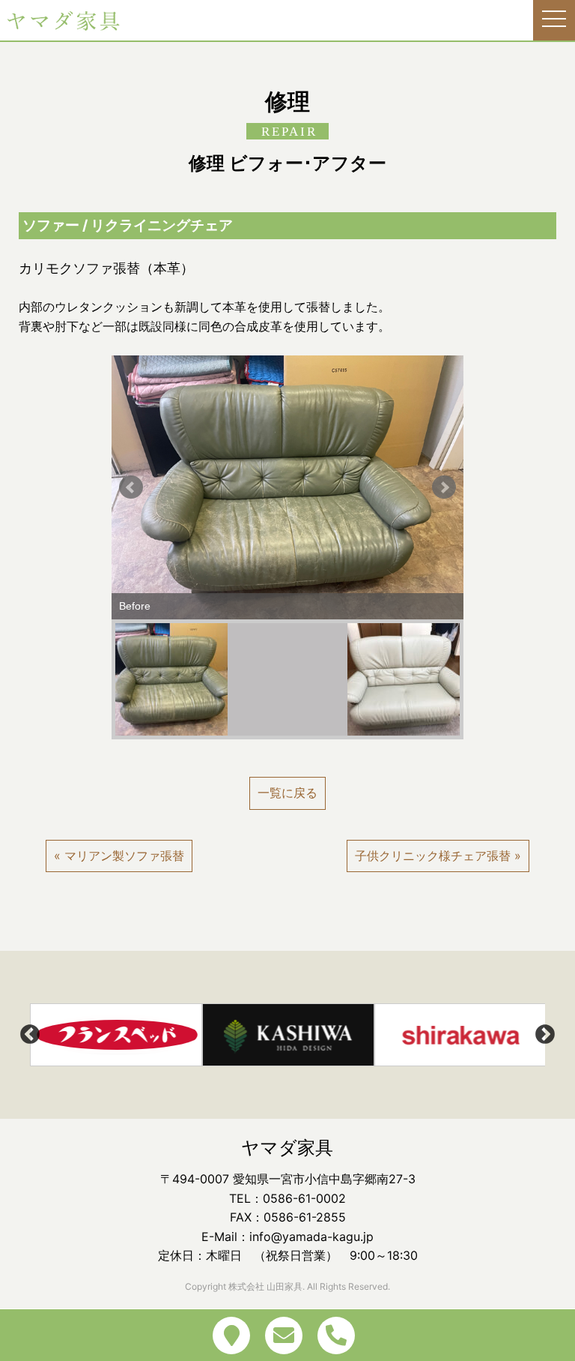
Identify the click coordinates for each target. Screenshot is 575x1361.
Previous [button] (30, 1035)
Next (444, 487)
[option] (116, 1034)
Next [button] (545, 1035)
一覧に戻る (287, 792)
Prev (131, 487)
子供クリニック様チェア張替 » (438, 855)
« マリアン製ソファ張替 (119, 855)
